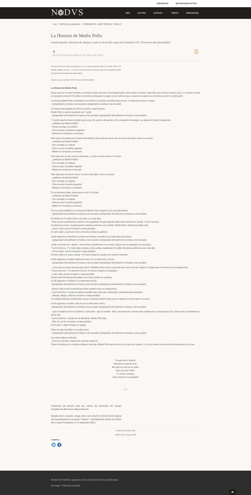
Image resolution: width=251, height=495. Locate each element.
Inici (55, 24)
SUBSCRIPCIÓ (162, 3)
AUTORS (142, 13)
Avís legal (55, 485)
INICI (128, 13)
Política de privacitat (70, 485)
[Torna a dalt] (232, 492)
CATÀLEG (157, 13)
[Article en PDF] (196, 52)
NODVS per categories (69, 24)
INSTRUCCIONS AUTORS (186, 3)
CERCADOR (191, 13)
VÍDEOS (174, 13)
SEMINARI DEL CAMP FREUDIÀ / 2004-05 (102, 24)
